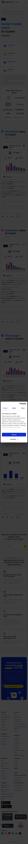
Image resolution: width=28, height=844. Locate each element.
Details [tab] (14, 408)
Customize (13, 439)
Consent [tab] (5, 408)
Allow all (14, 434)
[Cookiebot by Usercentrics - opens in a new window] (19, 404)
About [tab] (23, 408)
